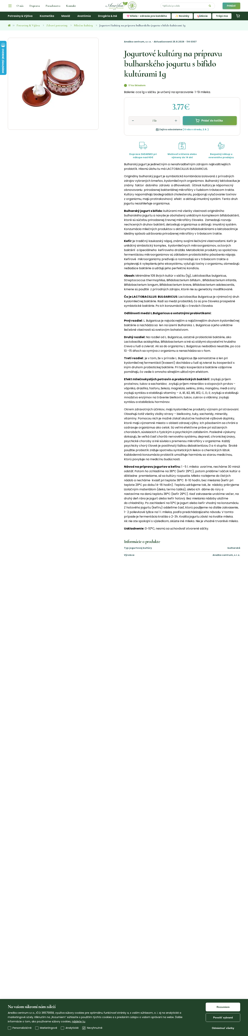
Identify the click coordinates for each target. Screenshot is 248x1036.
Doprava (34, 6)
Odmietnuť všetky (223, 1028)
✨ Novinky (182, 16)
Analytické (72, 1028)
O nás (20, 6)
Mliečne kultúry (83, 25)
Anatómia (84, 16)
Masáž (65, 16)
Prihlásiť (231, 6)
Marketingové (48, 1028)
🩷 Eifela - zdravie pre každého (147, 16)
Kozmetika (47, 16)
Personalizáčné (22, 1028)
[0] (238, 16)
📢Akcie (202, 16)
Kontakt (71, 6)
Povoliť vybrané (223, 1017)
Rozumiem (223, 1007)
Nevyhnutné (94, 1028)
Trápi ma (222, 16)
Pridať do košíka (212, 120)
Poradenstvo (53, 6)
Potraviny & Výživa (20, 16)
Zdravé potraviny (56, 25)
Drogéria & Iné (107, 16)
